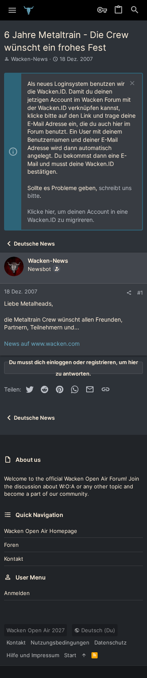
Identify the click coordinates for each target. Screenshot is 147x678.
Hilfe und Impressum (33, 655)
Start (70, 655)
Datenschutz (110, 642)
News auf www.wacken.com (42, 343)
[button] (12, 10)
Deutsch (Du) (97, 630)
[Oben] (84, 655)
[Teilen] (128, 293)
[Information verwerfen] (131, 84)
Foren (11, 545)
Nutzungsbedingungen (60, 642)
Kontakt (13, 558)
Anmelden (17, 593)
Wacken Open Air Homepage (40, 531)
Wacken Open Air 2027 (36, 630)
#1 (140, 292)
